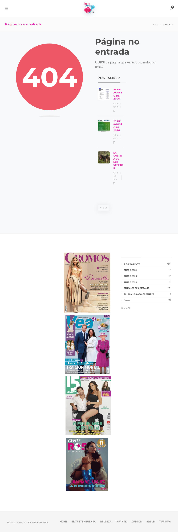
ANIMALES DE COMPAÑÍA (147, 288)
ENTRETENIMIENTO (84, 521)
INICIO (156, 24)
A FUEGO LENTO (147, 264)
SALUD (150, 521)
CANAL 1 (147, 300)
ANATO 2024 (147, 276)
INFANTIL (121, 521)
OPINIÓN (136, 521)
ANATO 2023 (147, 270)
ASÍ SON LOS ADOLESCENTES (147, 294)
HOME (63, 521)
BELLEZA (106, 521)
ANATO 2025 (147, 282)
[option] (110, 136)
